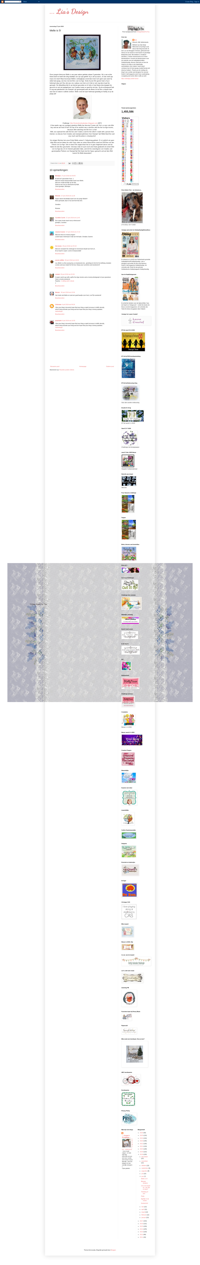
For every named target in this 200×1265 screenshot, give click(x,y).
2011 (141, 1237)
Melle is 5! (144, 1179)
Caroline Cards (60, 217)
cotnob (57, 274)
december (144, 1157)
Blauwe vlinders (144, 1182)
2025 (141, 1135)
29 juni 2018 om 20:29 (67, 274)
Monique (58, 176)
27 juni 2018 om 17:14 (73, 232)
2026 (141, 1133)
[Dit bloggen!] (75, 163)
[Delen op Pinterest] (82, 163)
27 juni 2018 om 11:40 (73, 217)
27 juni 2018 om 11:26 (68, 196)
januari (143, 1217)
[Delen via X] (77, 163)
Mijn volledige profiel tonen (129, 78)
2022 (141, 1143)
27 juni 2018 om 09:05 (68, 176)
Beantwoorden (59, 189)
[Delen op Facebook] (79, 163)
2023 (141, 1141)
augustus (144, 1171)
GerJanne (58, 246)
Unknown (58, 304)
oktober (144, 1165)
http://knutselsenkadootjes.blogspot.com (83, 123)
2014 (141, 1229)
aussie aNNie (59, 260)
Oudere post (110, 366)
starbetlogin (59, 311)
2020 (141, 1149)
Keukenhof (144, 1203)
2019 (141, 1152)
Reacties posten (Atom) (66, 370)
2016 (141, 1223)
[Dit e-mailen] (73, 163)
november (144, 1161)
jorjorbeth (58, 320)
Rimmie (57, 196)
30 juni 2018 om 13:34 (68, 292)
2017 (141, 1221)
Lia (136, 40)
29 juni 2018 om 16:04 (72, 260)
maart (143, 1212)
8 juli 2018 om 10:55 (68, 320)
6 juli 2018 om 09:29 (68, 304)
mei (142, 1207)
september (144, 1168)
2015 (141, 1226)
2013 (141, 1232)
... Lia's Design (69, 11)
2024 (141, 1138)
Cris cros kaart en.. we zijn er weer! (145, 1187)
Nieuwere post (54, 366)
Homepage (82, 366)
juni (142, 1176)
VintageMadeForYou (143, 32)
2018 (141, 1154)
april (143, 1209)
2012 (141, 1234)
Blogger (113, 1250)
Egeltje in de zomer (145, 1199)
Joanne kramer (60, 232)
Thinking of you (144, 1192)
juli (142, 1173)
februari (144, 1215)
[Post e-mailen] (69, 163)
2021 (141, 1146)
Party (142, 1196)
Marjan (57, 292)
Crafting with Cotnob (67, 281)
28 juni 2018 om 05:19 (69, 246)
